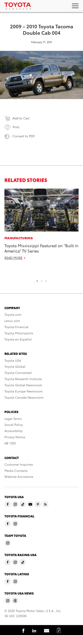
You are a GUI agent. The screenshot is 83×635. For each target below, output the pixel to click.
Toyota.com (12, 314)
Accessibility (13, 430)
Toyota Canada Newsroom (24, 397)
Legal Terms (13, 418)
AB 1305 (10, 443)
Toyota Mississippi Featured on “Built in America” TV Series (41, 248)
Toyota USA (12, 360)
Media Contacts (16, 470)
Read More (13, 257)
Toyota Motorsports (18, 333)
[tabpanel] (41, 226)
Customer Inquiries (18, 464)
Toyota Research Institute (23, 379)
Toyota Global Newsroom (23, 385)
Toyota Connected (17, 372)
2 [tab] (42, 280)
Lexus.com (12, 320)
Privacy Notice (14, 437)
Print (16, 127)
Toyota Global (14, 366)
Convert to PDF (23, 136)
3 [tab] (46, 280)
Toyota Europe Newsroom (23, 391)
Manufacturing (18, 238)
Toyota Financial (16, 327)
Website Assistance (18, 476)
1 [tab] (37, 280)
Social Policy (13, 424)
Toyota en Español (18, 339)
